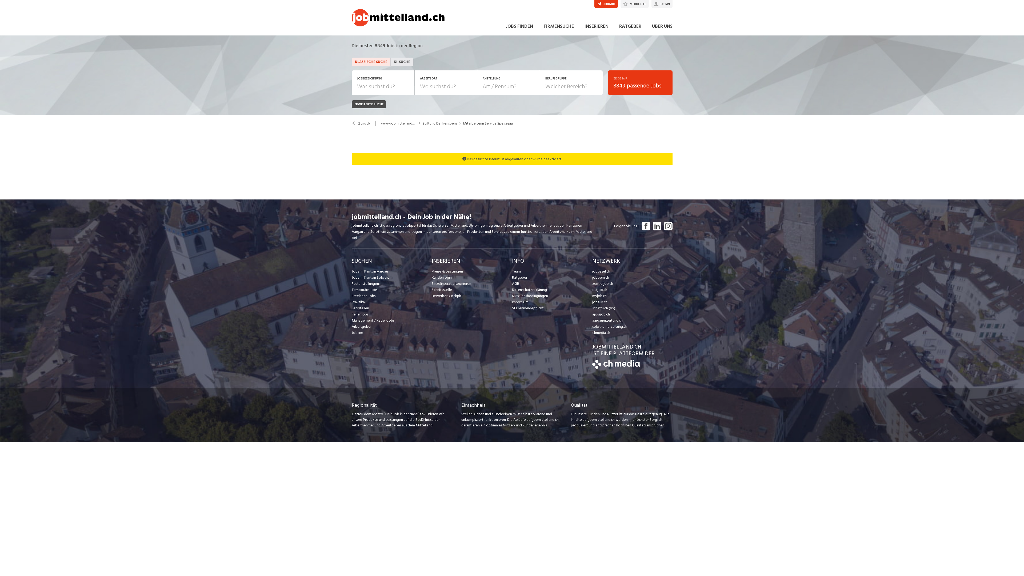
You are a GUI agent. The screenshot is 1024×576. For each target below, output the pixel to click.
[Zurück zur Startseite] (616, 368)
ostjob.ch (599, 290)
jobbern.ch (600, 277)
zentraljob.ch (602, 284)
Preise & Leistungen (447, 271)
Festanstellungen (365, 284)
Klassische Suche (371, 62)
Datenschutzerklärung (529, 290)
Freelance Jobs (363, 296)
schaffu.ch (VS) (603, 308)
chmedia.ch (601, 333)
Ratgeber (519, 277)
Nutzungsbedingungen (530, 296)
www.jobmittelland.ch (399, 123)
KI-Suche (402, 62)
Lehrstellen (360, 308)
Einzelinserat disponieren (451, 284)
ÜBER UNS (662, 26)
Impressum (520, 302)
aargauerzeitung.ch (607, 320)
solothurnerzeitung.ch (609, 326)
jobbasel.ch (601, 271)
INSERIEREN (597, 26)
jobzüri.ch (599, 302)
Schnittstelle (442, 290)
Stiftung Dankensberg (439, 123)
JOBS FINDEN (519, 26)
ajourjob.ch (601, 314)
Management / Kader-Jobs (373, 320)
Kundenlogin (442, 277)
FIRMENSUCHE (559, 26)
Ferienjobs (360, 314)
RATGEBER (630, 26)
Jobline (357, 333)
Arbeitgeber (361, 326)
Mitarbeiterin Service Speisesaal (488, 123)
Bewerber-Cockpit (447, 296)
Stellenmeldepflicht (528, 308)
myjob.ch (599, 296)
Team (516, 271)
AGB (515, 284)
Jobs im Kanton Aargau (370, 271)
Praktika (358, 302)
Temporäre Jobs (364, 290)
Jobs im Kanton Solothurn (372, 277)
